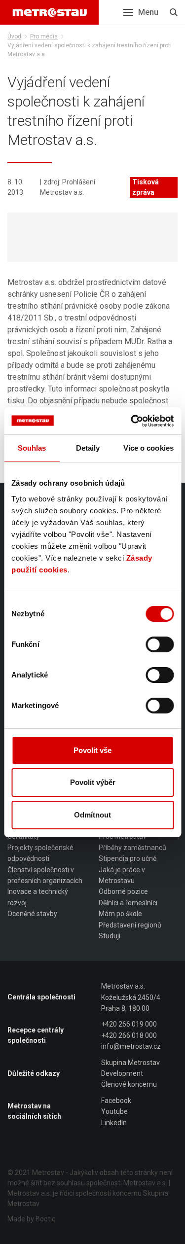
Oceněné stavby (32, 914)
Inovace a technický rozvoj (37, 897)
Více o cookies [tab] (148, 448)
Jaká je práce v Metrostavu (122, 875)
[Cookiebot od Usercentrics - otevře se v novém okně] (132, 421)
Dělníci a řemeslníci (128, 903)
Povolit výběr (92, 782)
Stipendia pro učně (127, 858)
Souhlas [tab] (32, 448)
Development (122, 1073)
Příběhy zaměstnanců (132, 848)
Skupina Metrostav (130, 1062)
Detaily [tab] (88, 448)
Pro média (44, 36)
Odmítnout (92, 815)
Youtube (114, 1111)
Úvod (14, 36)
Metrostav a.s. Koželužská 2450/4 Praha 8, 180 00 (130, 997)
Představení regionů (130, 925)
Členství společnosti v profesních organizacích (44, 875)
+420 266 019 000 (129, 1024)
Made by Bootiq (31, 1219)
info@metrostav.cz (131, 1046)
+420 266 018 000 (129, 1035)
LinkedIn (114, 1123)
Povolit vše (92, 750)
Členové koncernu (129, 1084)
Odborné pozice (123, 891)
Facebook (116, 1100)
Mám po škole (120, 914)
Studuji (109, 936)
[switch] (160, 644)
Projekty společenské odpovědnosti (40, 853)
